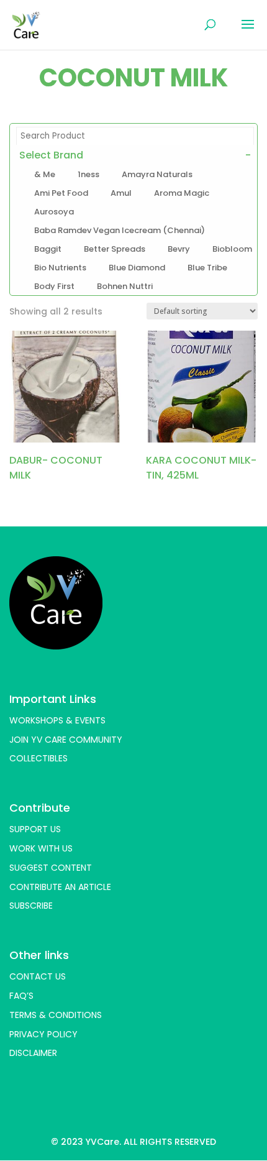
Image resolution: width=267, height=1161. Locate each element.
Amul (121, 193)
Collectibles (38, 758)
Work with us (41, 848)
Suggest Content (50, 867)
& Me (44, 174)
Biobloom (232, 249)
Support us (35, 829)
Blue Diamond (137, 268)
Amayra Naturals (157, 174)
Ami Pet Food (61, 193)
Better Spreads (114, 249)
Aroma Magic (181, 193)
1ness (88, 174)
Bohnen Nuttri (125, 286)
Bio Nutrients (60, 268)
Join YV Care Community (65, 739)
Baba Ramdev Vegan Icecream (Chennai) (119, 230)
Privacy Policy (43, 1034)
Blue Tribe (207, 268)
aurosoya (54, 212)
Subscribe (31, 905)
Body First (54, 286)
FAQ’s (21, 995)
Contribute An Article (60, 887)
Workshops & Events (57, 720)
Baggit (47, 249)
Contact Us (37, 976)
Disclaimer (33, 1053)
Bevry (179, 249)
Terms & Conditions (55, 1015)
